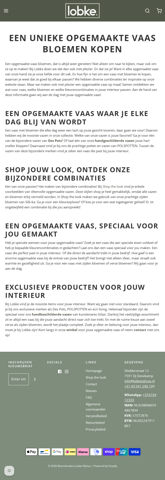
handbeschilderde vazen (52, 314)
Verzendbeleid (96, 416)
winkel (71, 330)
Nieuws (91, 391)
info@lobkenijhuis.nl (139, 381)
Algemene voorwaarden (95, 406)
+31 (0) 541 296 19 (138, 386)
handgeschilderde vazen (114, 140)
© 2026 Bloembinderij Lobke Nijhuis (69, 466)
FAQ (89, 397)
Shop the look (113, 186)
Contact (91, 384)
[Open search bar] (147, 11)
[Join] (35, 379)
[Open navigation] (6, 11)
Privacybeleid (95, 429)
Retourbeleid (95, 422)
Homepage (94, 371)
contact (140, 330)
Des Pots (55, 140)
